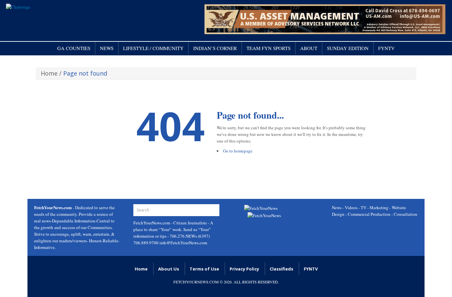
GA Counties (73, 48)
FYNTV (386, 48)
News (106, 48)
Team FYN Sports (269, 48)
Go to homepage (237, 151)
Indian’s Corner (215, 48)
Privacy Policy (244, 269)
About (308, 48)
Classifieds (281, 269)
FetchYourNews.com (152, 223)
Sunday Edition (348, 48)
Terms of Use (204, 269)
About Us (168, 269)
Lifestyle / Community (153, 48)
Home (49, 73)
